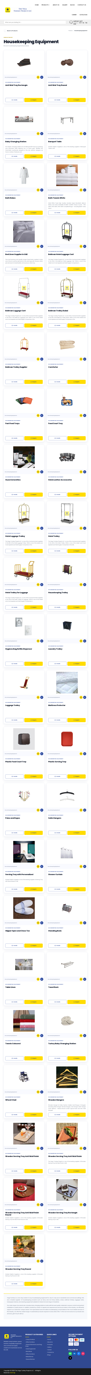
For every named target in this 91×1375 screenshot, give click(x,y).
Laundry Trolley (55, 649)
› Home (49, 1339)
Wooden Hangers (56, 1100)
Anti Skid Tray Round (57, 85)
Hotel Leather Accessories (60, 480)
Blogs (72, 5)
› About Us (50, 1342)
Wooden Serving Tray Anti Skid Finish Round (22, 1213)
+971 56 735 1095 (80, 23)
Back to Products (11, 30)
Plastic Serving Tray (57, 761)
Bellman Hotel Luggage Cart (61, 254)
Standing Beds (54, 931)
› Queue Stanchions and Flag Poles (33, 1345)
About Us (56, 5)
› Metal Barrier (29, 1356)
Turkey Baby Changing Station (62, 1043)
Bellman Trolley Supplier (16, 367)
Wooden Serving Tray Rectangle (62, 1212)
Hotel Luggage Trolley (15, 536)
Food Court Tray (55, 423)
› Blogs (49, 1355)
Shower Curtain (55, 874)
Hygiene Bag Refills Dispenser (18, 649)
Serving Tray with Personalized (19, 874)
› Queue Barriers (30, 1359)
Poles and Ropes (12, 818)
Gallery (64, 5)
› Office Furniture (30, 1342)
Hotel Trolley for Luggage (16, 592)
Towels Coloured (12, 1043)
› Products (50, 1344)
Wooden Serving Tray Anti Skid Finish (22, 1156)
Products (45, 5)
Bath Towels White (56, 198)
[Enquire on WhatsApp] (41, 77)
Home (37, 5)
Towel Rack (53, 987)
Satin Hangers (54, 818)
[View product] (38, 77)
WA (70, 1353)
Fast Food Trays (12, 423)
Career (74, 15)
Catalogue (83, 15)
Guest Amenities (13, 480)
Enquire (34, 100)
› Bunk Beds (28, 1351)
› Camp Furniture (30, 1339)
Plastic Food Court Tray (15, 761)
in (74, 1354)
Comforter (53, 367)
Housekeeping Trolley (58, 592)
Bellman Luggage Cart (15, 310)
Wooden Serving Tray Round (18, 1269)
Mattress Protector (56, 705)
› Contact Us (50, 1352)
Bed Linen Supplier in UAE (16, 254)
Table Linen (10, 987)
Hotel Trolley (54, 536)
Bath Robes (10, 198)
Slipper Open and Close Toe (17, 931)
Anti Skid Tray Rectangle (16, 85)
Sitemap (12, 1373)
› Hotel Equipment (30, 1349)
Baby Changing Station (15, 141)
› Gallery (49, 1347)
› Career (49, 1350)
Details (15, 100)
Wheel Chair (11, 1100)
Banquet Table (54, 141)
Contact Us (82, 5)
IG (83, 1353)
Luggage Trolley (12, 705)
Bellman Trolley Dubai (58, 310)
